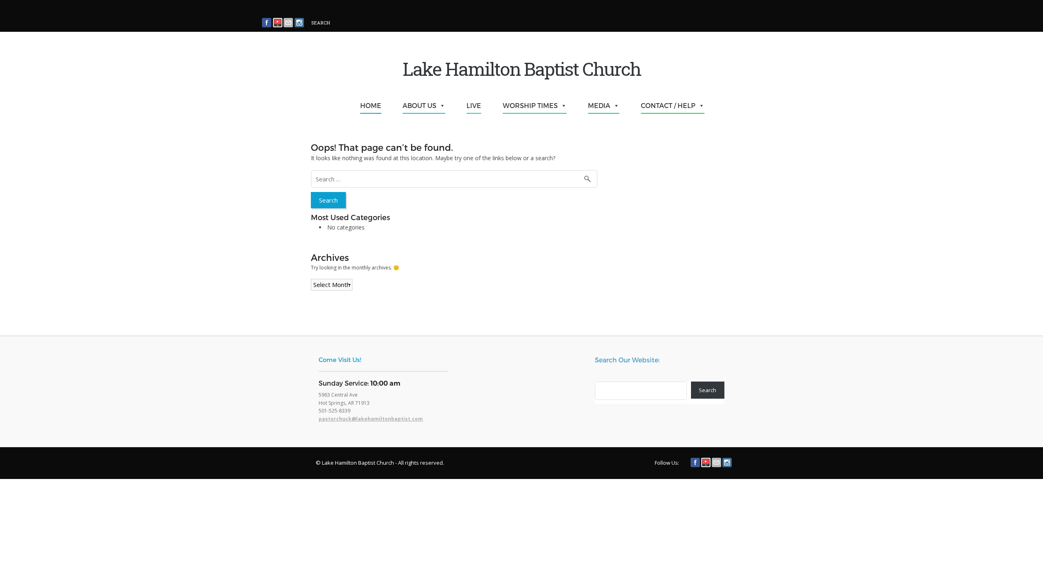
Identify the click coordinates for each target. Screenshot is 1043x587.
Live (473, 105)
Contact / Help (668, 105)
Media (599, 105)
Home (370, 105)
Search (707, 390)
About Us (419, 105)
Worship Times (530, 105)
